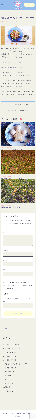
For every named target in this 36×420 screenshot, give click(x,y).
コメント (7, 233)
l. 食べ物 (14, 21)
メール (6, 260)
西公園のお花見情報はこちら (11, 67)
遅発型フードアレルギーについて (15, 179)
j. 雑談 (5, 375)
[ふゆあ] (18, 5)
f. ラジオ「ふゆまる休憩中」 (13, 364)
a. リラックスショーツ (11, 345)
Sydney (18, 417)
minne (29, 5)
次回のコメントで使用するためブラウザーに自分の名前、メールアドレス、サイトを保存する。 (17, 285)
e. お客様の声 (8, 360)
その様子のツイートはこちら (11, 62)
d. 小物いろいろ (9, 356)
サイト (5, 270)
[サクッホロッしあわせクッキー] (18, 133)
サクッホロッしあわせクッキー (15, 150)
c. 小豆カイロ (8, 352)
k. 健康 (5, 379)
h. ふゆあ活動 (8, 368)
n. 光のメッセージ (9, 391)
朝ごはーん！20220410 (17, 110)
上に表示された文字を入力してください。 (17, 299)
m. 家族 (6, 387)
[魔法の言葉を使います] (18, 191)
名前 (5, 250)
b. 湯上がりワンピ (9, 348)
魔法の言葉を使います (11, 207)
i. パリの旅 (7, 372)
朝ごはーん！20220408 (19, 104)
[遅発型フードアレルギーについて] (18, 162)
